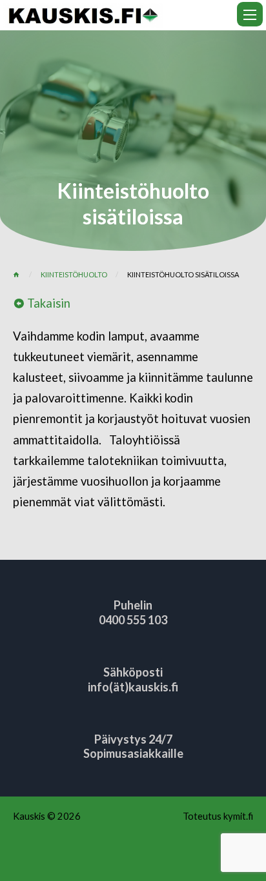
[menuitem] (250, 14)
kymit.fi (238, 816)
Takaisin (47, 303)
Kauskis (29, 816)
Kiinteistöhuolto (74, 274)
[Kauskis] (83, 13)
